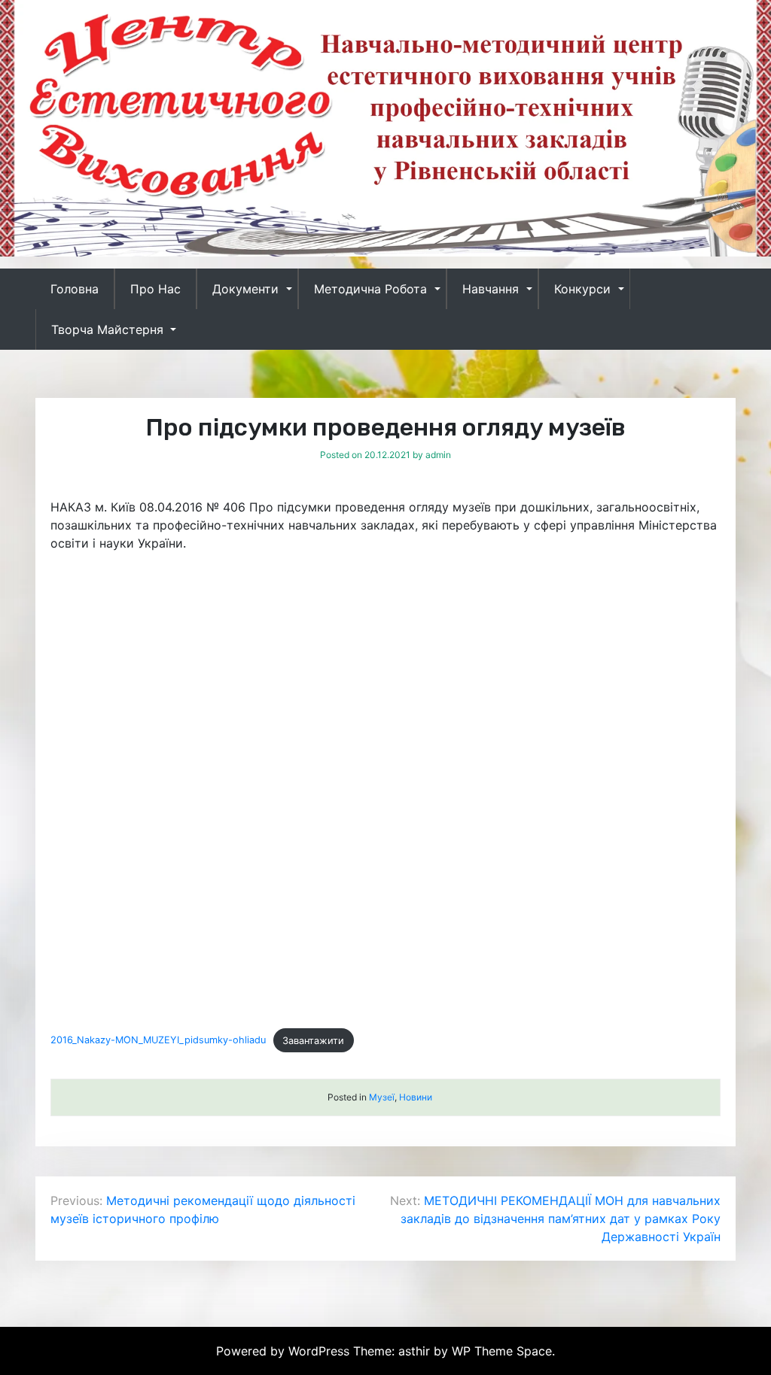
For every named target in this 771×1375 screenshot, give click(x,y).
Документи (245, 288)
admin (438, 454)
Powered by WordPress (284, 1350)
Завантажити (313, 1040)
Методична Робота (370, 288)
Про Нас (155, 288)
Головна (74, 288)
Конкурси (582, 288)
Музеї (382, 1097)
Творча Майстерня (107, 329)
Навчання (490, 288)
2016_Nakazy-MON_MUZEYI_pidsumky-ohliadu (158, 1040)
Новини (415, 1097)
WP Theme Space (502, 1350)
